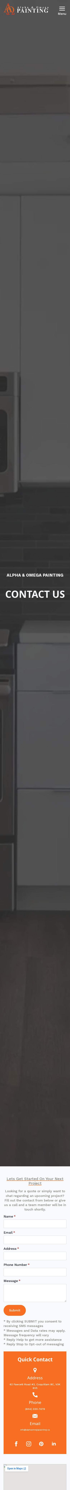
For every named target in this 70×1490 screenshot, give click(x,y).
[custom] (41, 1444)
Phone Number (17, 1264)
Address (11, 1248)
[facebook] (16, 1444)
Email (9, 1232)
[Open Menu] (62, 8)
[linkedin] (54, 1444)
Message (12, 1280)
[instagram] (29, 1444)
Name (10, 1216)
